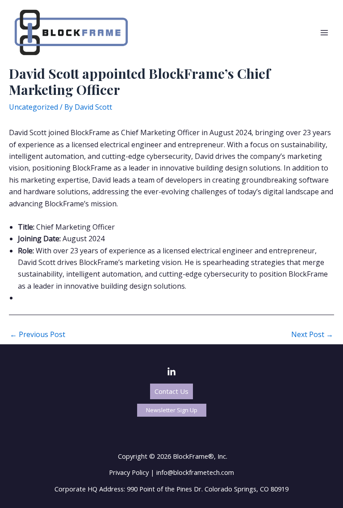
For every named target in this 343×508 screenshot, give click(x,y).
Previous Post (37, 334)
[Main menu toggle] (324, 33)
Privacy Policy (129, 472)
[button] (171, 391)
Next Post (312, 334)
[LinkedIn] (171, 372)
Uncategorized (33, 107)
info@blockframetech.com (195, 472)
